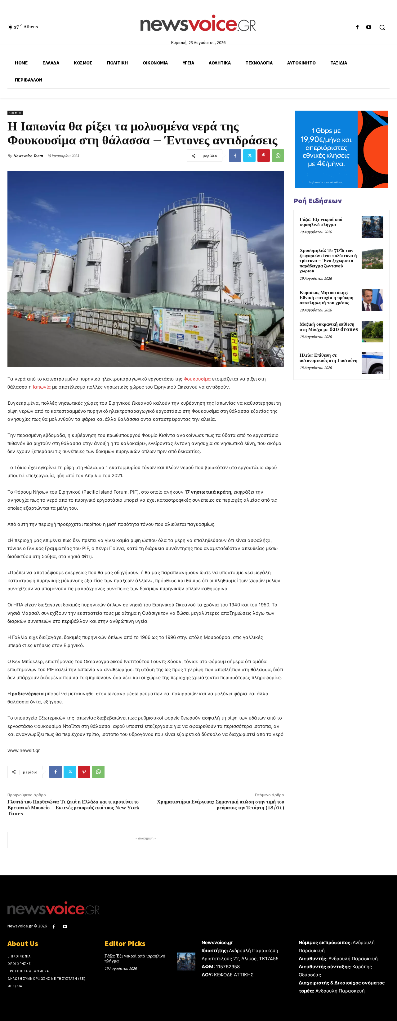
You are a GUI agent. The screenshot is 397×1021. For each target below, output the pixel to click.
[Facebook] (357, 27)
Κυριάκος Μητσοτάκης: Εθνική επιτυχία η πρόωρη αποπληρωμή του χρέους (327, 298)
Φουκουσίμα (197, 379)
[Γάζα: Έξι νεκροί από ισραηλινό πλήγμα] (372, 227)
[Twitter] (249, 155)
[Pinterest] (263, 155)
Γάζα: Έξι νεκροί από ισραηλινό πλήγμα (321, 222)
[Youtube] (369, 27)
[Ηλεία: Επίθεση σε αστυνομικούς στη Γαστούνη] (372, 362)
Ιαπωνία (42, 387)
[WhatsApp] (278, 155)
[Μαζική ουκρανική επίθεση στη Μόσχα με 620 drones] (372, 331)
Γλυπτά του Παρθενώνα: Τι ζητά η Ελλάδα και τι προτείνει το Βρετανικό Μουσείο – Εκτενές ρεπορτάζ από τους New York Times (73, 808)
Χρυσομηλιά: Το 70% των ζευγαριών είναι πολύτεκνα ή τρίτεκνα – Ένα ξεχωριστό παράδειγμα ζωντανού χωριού (328, 261)
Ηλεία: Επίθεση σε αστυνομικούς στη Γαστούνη (329, 357)
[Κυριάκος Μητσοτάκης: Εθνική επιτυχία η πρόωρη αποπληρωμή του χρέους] (372, 300)
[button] (382, 27)
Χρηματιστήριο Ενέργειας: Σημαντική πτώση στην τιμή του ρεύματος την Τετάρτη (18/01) (220, 805)
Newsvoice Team (28, 155)
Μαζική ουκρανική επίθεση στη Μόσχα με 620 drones (329, 326)
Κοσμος (15, 113)
